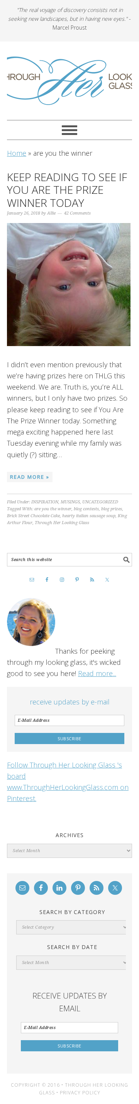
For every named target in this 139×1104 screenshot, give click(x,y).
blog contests (86, 508)
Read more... (97, 673)
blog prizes (111, 508)
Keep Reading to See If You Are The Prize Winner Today (67, 190)
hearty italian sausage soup (88, 515)
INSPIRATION (44, 502)
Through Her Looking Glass (69, 80)
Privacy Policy (80, 1092)
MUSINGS (70, 502)
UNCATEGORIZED (100, 502)
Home (16, 153)
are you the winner (52, 508)
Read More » (29, 476)
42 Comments (77, 213)
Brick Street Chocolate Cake (33, 515)
